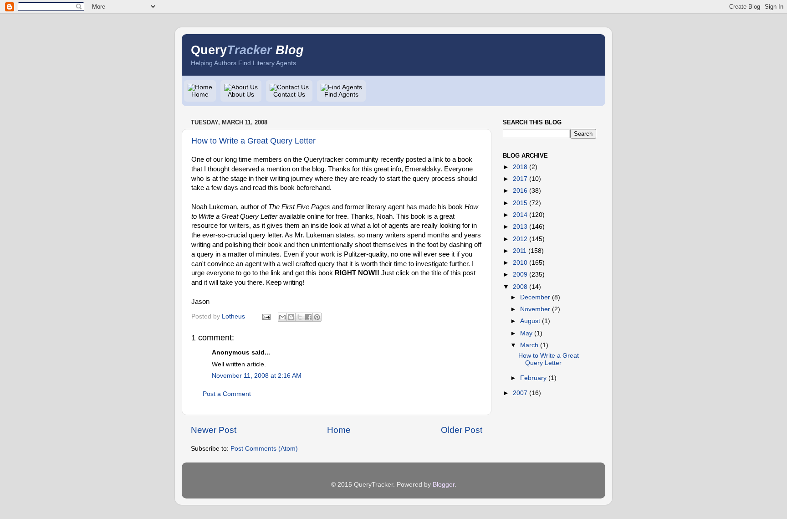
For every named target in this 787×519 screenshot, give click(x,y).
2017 (520, 178)
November (535, 309)
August (530, 321)
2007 (520, 393)
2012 (520, 239)
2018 (520, 167)
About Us (241, 94)
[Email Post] (265, 316)
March (529, 345)
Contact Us (289, 94)
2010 (520, 262)
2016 (520, 190)
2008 (520, 286)
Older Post (461, 430)
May (526, 333)
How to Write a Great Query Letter (253, 140)
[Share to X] (299, 317)
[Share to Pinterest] (317, 317)
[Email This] (282, 317)
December (535, 297)
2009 (520, 274)
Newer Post (213, 430)
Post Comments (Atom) (264, 448)
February (533, 378)
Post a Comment (227, 394)
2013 (520, 226)
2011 (519, 250)
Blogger (444, 484)
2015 (520, 203)
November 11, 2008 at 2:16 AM (257, 375)
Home (200, 94)
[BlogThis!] (291, 317)
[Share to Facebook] (308, 317)
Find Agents (341, 94)
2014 (520, 214)
